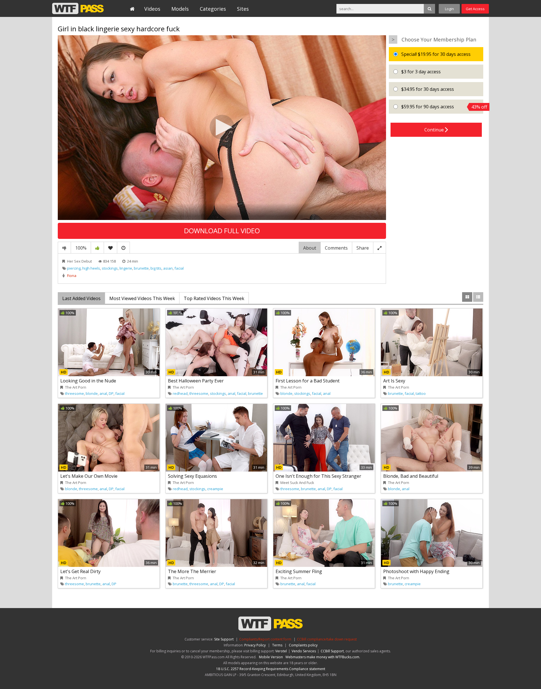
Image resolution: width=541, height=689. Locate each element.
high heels (91, 268)
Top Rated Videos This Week (214, 298)
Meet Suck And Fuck (297, 482)
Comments (336, 248)
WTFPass (78, 8)
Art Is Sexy (394, 381)
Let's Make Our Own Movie (88, 476)
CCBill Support (332, 651)
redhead (180, 393)
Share (362, 248)
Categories (213, 8)
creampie (215, 488)
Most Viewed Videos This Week (142, 298)
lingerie (125, 268)
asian (168, 268)
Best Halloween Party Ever (196, 381)
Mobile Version (271, 657)
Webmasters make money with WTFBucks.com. (322, 657)
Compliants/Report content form (265, 639)
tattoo (421, 393)
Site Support (224, 639)
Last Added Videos (81, 298)
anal (103, 393)
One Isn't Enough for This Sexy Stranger (318, 476)
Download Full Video (222, 230)
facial (179, 268)
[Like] (97, 248)
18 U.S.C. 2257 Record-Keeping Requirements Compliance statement (270, 668)
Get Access (475, 8)
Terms (277, 645)
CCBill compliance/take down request (327, 639)
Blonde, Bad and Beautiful (410, 476)
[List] (478, 297)
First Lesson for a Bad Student (308, 381)
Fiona (71, 275)
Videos (152, 8)
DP (111, 393)
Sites (243, 8)
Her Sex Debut (79, 261)
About (309, 248)
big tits (155, 268)
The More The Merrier (192, 571)
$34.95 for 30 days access (427, 89)
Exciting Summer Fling (299, 571)
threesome (74, 393)
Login (449, 8)
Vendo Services (304, 651)
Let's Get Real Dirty (80, 571)
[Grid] (467, 297)
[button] (222, 127)
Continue (434, 130)
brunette (141, 268)
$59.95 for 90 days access (441, 107)
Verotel (281, 651)
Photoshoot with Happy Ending (416, 571)
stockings (110, 268)
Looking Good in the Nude (88, 381)
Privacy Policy (255, 645)
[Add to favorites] (110, 248)
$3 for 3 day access (420, 72)
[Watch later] (123, 248)
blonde (92, 393)
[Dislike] (64, 248)
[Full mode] (379, 248)
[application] (222, 127)
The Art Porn (75, 387)
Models (180, 8)
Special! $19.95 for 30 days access (435, 54)
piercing (74, 268)
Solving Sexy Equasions (192, 476)
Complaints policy (303, 645)
